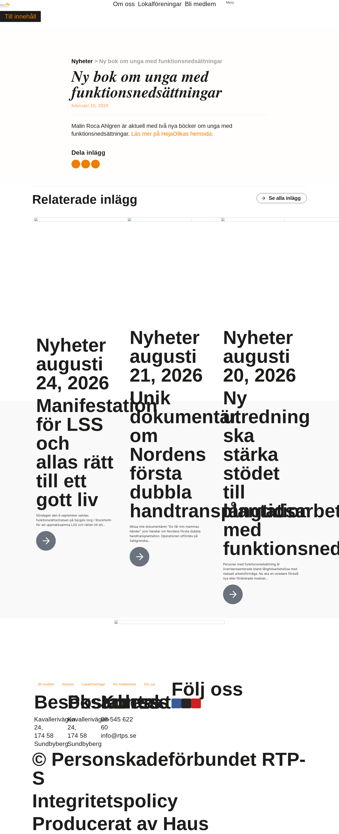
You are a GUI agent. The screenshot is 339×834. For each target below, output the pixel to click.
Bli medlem (46, 684)
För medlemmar (124, 684)
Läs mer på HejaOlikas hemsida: (172, 134)
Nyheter (82, 61)
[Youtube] (196, 703)
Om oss (149, 684)
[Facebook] (176, 703)
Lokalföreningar (93, 684)
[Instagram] (186, 703)
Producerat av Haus (120, 823)
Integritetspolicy (105, 800)
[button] (75, 164)
